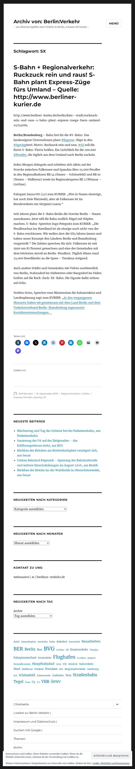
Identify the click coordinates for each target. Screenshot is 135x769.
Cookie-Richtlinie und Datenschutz (111, 763)
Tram (27, 682)
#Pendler (20, 154)
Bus (39, 649)
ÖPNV (56, 682)
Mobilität (73, 664)
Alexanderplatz (28, 642)
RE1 (61, 669)
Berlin (30, 649)
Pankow (39, 669)
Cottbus (60, 649)
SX (44, 397)
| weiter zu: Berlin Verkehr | (32, 713)
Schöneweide (44, 675)
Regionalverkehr (70, 393)
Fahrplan (94, 650)
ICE (65, 664)
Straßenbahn (85, 674)
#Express (67, 140)
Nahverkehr (86, 664)
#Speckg (20, 145)
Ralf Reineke (25, 393)
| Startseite (21, 704)
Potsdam (51, 669)
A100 (17, 641)
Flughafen (64, 657)
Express (18, 397)
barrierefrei (74, 642)
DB (67, 650)
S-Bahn (85, 393)
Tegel (18, 681)
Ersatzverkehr (79, 649)
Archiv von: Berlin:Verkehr (47, 21)
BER (18, 649)
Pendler (28, 397)
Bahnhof (62, 641)
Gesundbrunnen (22, 664)
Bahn (52, 641)
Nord (17, 669)
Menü (114, 23)
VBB (45, 681)
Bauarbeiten (91, 641)
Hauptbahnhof (43, 664)
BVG (49, 648)
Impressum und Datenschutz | (35, 721)
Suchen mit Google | (28, 730)
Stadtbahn (58, 675)
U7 (38, 682)
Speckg (38, 397)
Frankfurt (81, 658)
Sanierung (93, 669)
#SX (81, 145)
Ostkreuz (27, 669)
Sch (15, 675)
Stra (68, 675)
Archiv (18, 611)
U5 (33, 682)
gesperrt (92, 658)
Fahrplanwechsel (25, 657)
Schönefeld (27, 675)
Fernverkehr (45, 658)
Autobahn (43, 641)
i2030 (58, 664)
